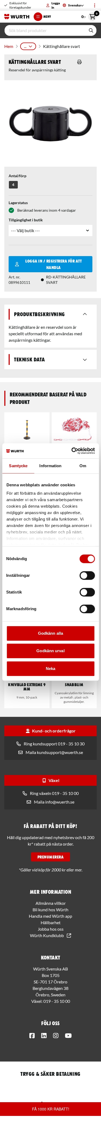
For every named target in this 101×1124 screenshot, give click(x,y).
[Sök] (91, 30)
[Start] (16, 16)
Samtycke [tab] (18, 465)
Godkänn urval (50, 650)
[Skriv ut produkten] (79, 62)
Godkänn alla (50, 633)
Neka (50, 668)
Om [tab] (82, 465)
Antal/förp (17, 175)
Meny (47, 16)
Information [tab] (50, 465)
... (25, 46)
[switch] (87, 575)
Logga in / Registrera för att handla (53, 264)
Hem (8, 46)
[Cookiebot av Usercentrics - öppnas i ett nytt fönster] (72, 450)
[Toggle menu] (94, 5)
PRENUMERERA (50, 856)
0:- (89, 15)
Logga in (55, 5)
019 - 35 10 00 (56, 1001)
